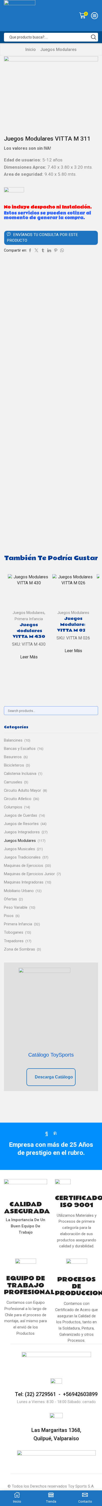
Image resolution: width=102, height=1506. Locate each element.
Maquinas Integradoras (23, 882)
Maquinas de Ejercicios (23, 865)
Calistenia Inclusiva (20, 773)
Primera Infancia (29, 619)
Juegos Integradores (22, 832)
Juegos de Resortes (21, 823)
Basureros (13, 757)
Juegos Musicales (19, 849)
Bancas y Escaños (20, 748)
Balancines (13, 740)
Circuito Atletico (17, 798)
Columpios (13, 807)
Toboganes (13, 932)
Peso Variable (15, 907)
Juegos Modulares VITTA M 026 (73, 624)
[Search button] (93, 37)
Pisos (9, 915)
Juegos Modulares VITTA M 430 (29, 630)
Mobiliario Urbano (19, 890)
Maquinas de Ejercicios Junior (29, 874)
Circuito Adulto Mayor (22, 790)
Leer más (29, 656)
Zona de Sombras (19, 949)
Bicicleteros (14, 765)
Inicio (30, 49)
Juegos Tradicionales (22, 857)
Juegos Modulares (58, 49)
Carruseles (13, 782)
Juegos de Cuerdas (20, 815)
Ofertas (10, 899)
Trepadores (14, 941)
